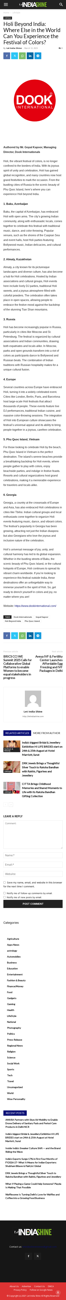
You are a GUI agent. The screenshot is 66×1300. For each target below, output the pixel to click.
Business (12, 962)
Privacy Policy (20, 1289)
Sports (10, 1069)
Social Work (13, 1063)
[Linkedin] (30, 55)
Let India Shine (14, 48)
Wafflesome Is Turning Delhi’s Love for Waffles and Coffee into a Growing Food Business (32, 1196)
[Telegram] (38, 55)
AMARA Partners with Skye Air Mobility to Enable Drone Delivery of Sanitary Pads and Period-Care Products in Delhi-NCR (31, 1123)
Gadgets (11, 998)
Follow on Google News (41, 1289)
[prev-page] (5, 805)
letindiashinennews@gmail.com (40, 1246)
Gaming (11, 1004)
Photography (14, 1027)
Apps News (13, 944)
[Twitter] (14, 55)
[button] (5, 4)
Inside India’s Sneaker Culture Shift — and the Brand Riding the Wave (33, 1150)
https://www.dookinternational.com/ (35, 605)
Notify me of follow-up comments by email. (29, 893)
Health (10, 1010)
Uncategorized (15, 1087)
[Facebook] (6, 55)
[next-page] (11, 805)
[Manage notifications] (58, 1292)
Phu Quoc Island (32, 621)
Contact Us (39, 1286)
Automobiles (14, 956)
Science (11, 1057)
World (10, 1093)
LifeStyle (16, 12)
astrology (12, 950)
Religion (11, 1051)
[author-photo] (33, 706)
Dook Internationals (23, 617)
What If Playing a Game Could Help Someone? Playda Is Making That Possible (33, 1185)
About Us (14, 1286)
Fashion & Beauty (8, 750)
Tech (10, 1075)
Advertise (26, 1286)
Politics (11, 1033)
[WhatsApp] (22, 55)
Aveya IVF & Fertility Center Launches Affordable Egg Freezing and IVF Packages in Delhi (49, 663)
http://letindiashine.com (33, 716)
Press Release (14, 1039)
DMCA (51, 1286)
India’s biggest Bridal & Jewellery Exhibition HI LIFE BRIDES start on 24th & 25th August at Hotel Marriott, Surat (32, 1137)
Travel (10, 1081)
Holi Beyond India (13, 621)
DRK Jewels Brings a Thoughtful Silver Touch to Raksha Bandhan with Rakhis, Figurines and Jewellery (33, 1175)
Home (6, 12)
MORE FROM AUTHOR (46, 733)
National (11, 1021)
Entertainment (15, 974)
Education (12, 968)
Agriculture (13, 938)
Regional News (15, 1045)
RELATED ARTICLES (17, 733)
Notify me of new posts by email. (24, 897)
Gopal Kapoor (42, 617)
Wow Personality (16, 1099)
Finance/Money (15, 986)
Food (9, 992)
